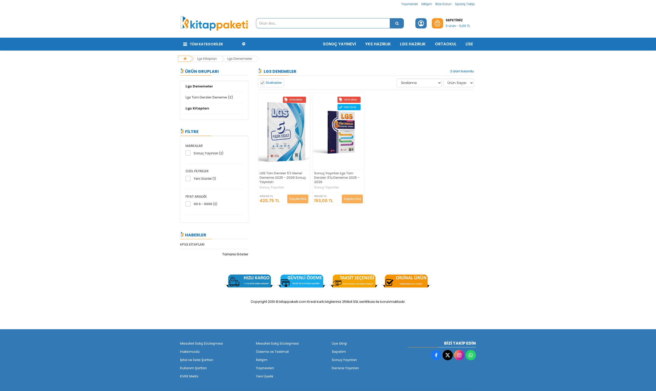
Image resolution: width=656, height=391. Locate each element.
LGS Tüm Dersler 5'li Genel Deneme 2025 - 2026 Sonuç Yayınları (283, 177)
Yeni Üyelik (264, 376)
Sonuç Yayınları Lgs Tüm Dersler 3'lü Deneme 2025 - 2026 (337, 177)
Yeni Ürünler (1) (205, 178)
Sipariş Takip (465, 4)
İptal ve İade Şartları (196, 359)
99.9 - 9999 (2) (205, 204)
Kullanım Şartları (193, 368)
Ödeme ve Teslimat (272, 351)
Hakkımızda (190, 351)
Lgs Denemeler (239, 58)
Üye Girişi (339, 343)
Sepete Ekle (297, 199)
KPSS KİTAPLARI (192, 244)
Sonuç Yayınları (272, 187)
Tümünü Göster (235, 254)
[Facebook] (436, 355)
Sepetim (339, 351)
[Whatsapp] (471, 355)
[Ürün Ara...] (397, 23)
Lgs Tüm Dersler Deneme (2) (209, 97)
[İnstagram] (459, 355)
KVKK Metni (189, 376)
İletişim (426, 4)
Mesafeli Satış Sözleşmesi (201, 343)
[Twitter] (448, 355)
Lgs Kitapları (207, 58)
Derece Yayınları (345, 368)
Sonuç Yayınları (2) (208, 153)
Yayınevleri (409, 4)
